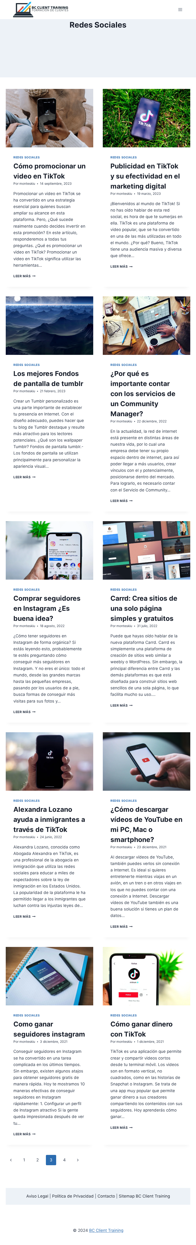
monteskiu (27, 183)
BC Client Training (106, 1230)
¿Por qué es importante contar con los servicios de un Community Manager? (142, 393)
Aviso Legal (37, 1196)
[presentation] (49, 118)
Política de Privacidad (73, 1196)
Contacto (106, 1196)
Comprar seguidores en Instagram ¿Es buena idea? (47, 608)
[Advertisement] (98, 54)
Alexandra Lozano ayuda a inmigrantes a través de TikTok (49, 819)
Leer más (24, 276)
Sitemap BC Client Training (144, 1196)
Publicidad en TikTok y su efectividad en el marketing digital (145, 176)
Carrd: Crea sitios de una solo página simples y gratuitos (143, 608)
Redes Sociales (26, 157)
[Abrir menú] (180, 9)
